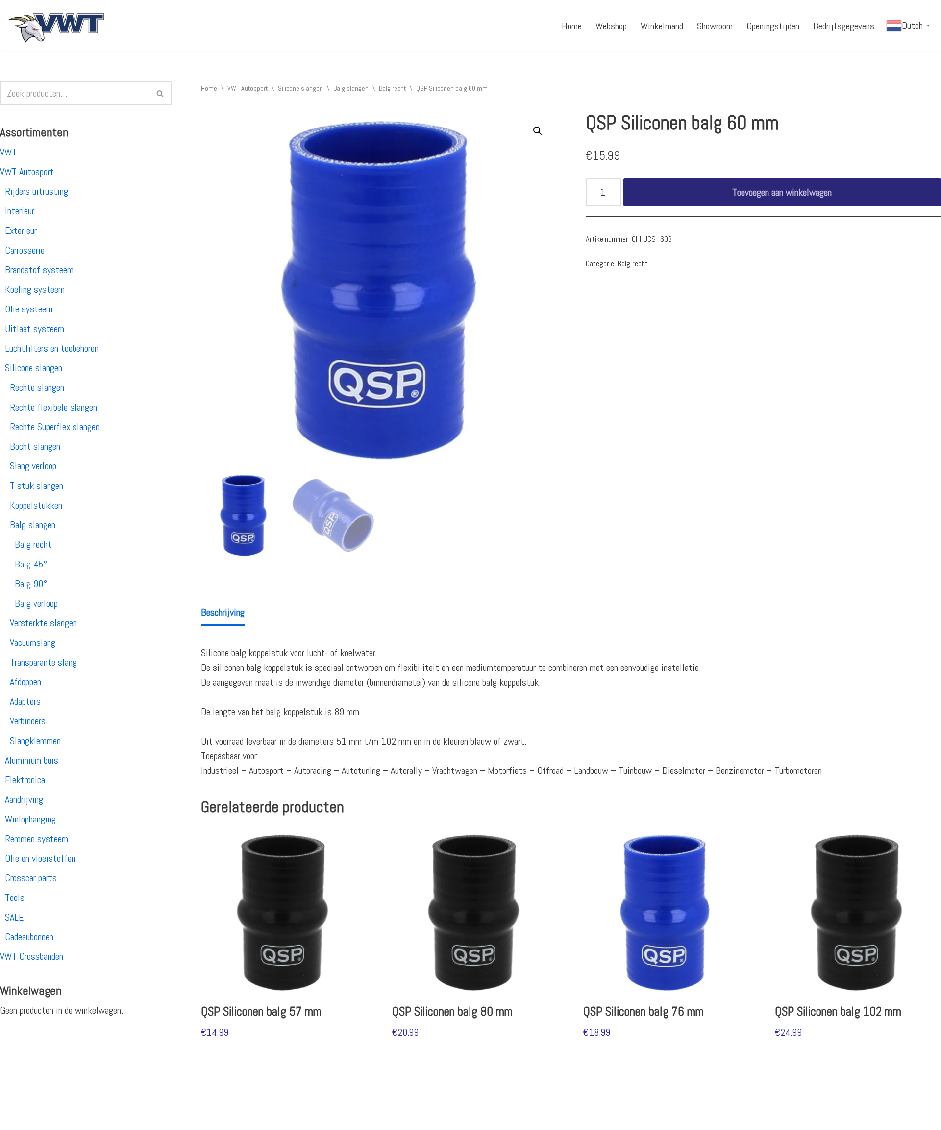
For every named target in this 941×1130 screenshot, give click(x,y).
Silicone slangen (33, 367)
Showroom (715, 26)
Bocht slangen (35, 446)
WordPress (135, 1116)
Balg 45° (31, 564)
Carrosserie (25, 250)
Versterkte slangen (43, 622)
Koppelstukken (36, 505)
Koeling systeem (35, 289)
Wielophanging (30, 819)
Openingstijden (772, 26)
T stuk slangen (36, 485)
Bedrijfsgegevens (843, 26)
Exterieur (21, 230)
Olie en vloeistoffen (40, 858)
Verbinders (28, 721)
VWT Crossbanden (31, 956)
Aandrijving (24, 799)
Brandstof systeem (39, 269)
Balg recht (33, 544)
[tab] (223, 613)
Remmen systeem (36, 838)
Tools (15, 897)
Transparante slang (43, 662)
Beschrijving (223, 612)
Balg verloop (36, 603)
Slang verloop (33, 466)
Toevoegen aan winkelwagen (782, 192)
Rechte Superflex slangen (54, 426)
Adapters (25, 701)
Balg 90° (31, 583)
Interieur (19, 211)
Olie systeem (28, 309)
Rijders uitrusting (36, 191)
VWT (8, 152)
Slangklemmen (35, 740)
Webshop (611, 26)
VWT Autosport (27, 171)
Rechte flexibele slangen (53, 407)
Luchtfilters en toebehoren (52, 348)
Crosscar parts (31, 878)
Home (572, 26)
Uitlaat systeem (34, 328)
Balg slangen (32, 524)
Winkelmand (662, 26)
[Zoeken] (160, 93)
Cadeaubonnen (29, 936)
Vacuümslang (32, 642)
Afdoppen (25, 681)
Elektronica (25, 779)
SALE (14, 917)
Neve (16, 1116)
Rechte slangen (37, 387)
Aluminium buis (31, 760)
